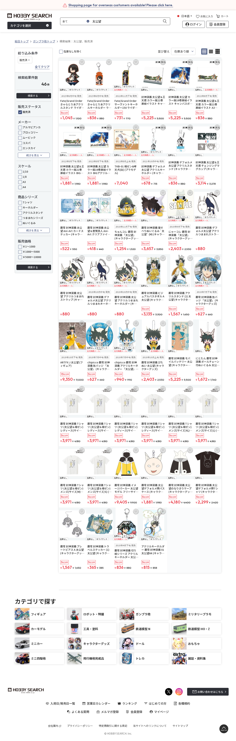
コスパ (26, 143)
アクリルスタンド (33, 212)
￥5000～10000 (32, 257)
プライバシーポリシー (80, 725)
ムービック (29, 137)
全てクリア (42, 67)
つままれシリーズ (33, 217)
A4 (24, 187)
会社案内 (53, 725)
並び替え (164, 51)
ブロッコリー (30, 132)
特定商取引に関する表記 (113, 725)
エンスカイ (29, 148)
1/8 (25, 176)
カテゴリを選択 (20, 25)
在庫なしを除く (73, 51)
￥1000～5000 (31, 251)
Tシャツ (27, 202)
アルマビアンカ (32, 127)
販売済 (23, 60)
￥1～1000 (29, 246)
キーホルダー (30, 207)
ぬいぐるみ (29, 223)
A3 (24, 181)
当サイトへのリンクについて (150, 725)
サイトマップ (180, 725)
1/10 (25, 171)
